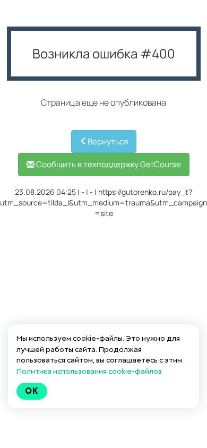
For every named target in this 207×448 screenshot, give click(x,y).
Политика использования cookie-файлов (89, 371)
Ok (32, 391)
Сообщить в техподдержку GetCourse (107, 164)
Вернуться (108, 141)
